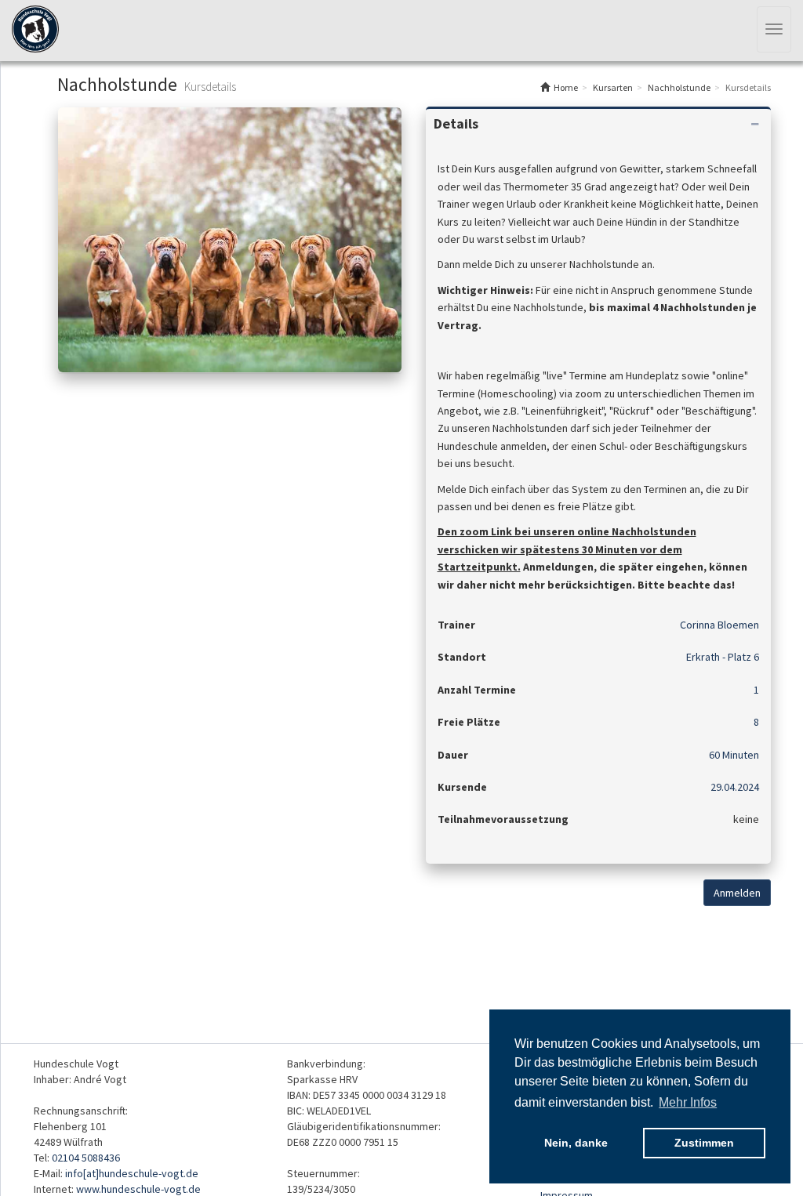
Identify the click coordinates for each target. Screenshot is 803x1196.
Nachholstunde (679, 87)
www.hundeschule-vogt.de (138, 1189)
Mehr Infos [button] (688, 1102)
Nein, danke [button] (576, 1142)
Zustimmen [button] (704, 1142)
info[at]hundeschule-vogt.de (131, 1173)
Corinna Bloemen (719, 625)
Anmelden (737, 893)
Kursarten (613, 87)
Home (566, 87)
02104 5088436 (86, 1158)
